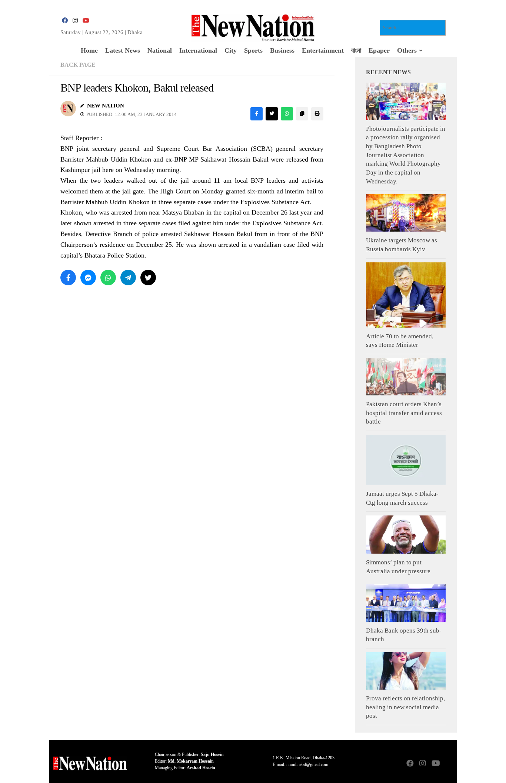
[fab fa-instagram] (75, 20)
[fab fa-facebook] (65, 20)
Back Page (78, 65)
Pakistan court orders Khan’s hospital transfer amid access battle (404, 413)
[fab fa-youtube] (86, 20)
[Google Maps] (448, 764)
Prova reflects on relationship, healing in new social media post (405, 707)
